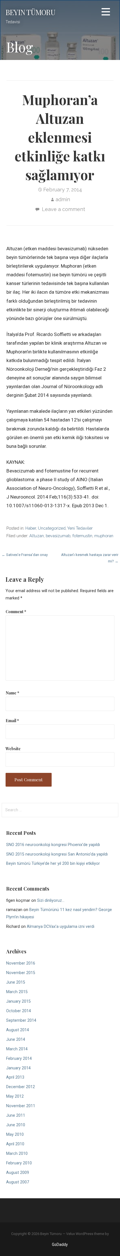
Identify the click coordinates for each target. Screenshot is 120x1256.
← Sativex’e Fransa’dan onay (25, 555)
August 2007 (17, 1182)
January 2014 (18, 1068)
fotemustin (82, 535)
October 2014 (18, 1011)
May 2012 (15, 1096)
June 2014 (15, 1039)
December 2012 (20, 1086)
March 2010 (17, 1153)
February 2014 (19, 1058)
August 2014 (17, 1030)
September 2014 (21, 1020)
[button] (105, 13)
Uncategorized (52, 528)
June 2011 (15, 1115)
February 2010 (19, 1163)
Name (12, 693)
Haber (30, 528)
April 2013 (15, 1077)
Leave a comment (63, 209)
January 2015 (18, 1001)
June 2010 (15, 1125)
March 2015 (17, 991)
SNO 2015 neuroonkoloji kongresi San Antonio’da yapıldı (57, 854)
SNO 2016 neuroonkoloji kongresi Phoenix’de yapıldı (53, 844)
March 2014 (17, 1049)
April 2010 (15, 1144)
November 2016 (20, 963)
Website (13, 748)
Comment (16, 611)
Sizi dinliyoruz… (50, 900)
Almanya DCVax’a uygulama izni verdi (60, 926)
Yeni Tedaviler (80, 528)
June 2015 (15, 982)
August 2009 (17, 1172)
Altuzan (36, 535)
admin (63, 199)
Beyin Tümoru (30, 12)
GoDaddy (60, 1244)
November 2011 (20, 1106)
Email (12, 720)
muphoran (103, 535)
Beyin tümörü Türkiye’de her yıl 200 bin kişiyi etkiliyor (53, 863)
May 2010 (15, 1134)
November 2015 (20, 972)
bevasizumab (58, 535)
